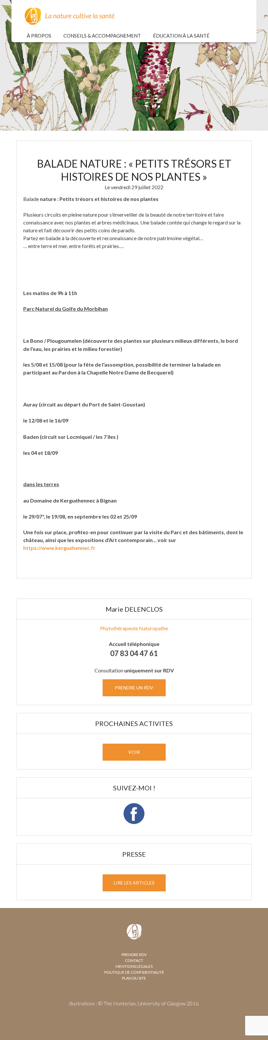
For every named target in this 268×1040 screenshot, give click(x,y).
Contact (134, 960)
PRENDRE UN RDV (134, 687)
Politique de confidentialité (134, 972)
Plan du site (134, 978)
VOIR (134, 752)
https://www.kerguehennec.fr (59, 548)
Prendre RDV (134, 954)
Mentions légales (134, 966)
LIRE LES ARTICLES (134, 882)
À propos (39, 36)
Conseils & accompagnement (102, 36)
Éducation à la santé (181, 36)
